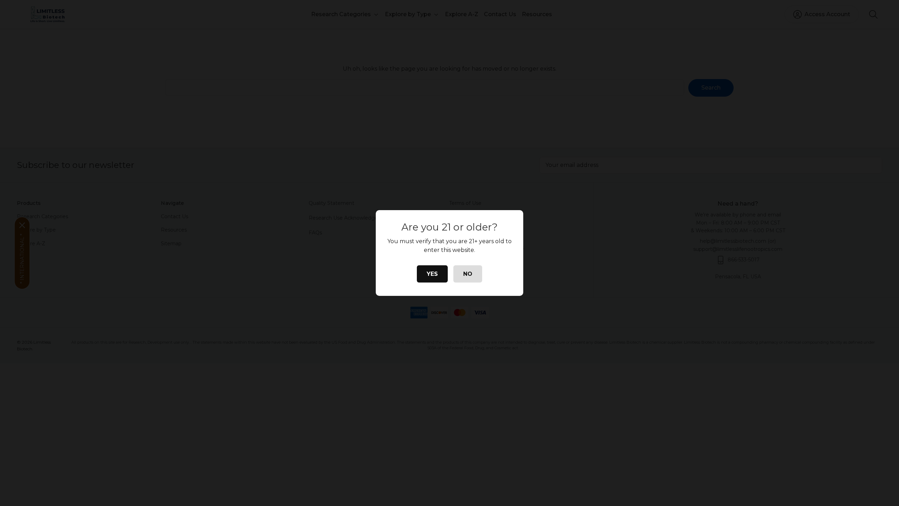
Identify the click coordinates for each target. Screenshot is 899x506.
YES (432, 274)
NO (467, 274)
